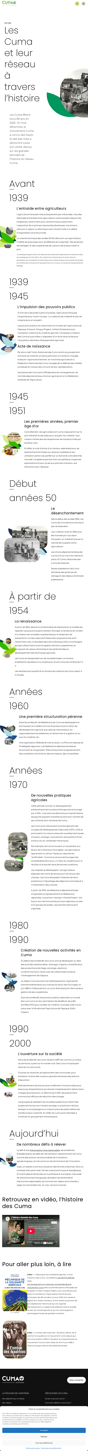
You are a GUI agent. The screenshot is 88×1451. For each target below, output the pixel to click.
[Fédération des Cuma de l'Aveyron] (9, 3)
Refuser (44, 1436)
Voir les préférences (44, 1443)
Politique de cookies (33, 1448)
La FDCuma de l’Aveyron (15, 1393)
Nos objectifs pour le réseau (13, 1399)
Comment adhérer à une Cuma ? (58, 1403)
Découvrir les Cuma (56, 1393)
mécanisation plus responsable (45, 1150)
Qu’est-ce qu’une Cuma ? (55, 1399)
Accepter (44, 1430)
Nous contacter (76, 1380)
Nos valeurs (6, 1403)
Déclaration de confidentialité (51, 1448)
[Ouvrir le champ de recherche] (77, 3)
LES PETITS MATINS (65, 1278)
